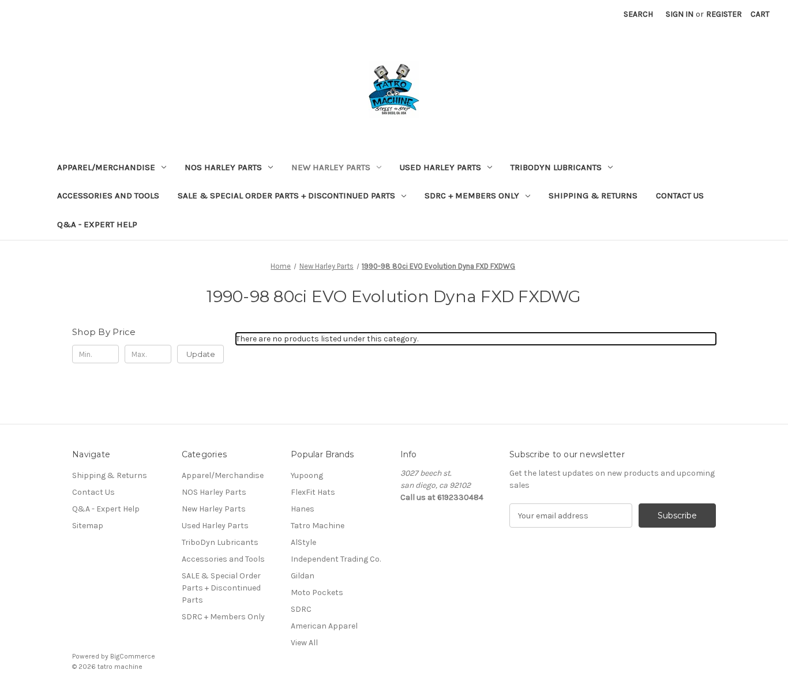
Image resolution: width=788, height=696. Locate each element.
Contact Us (680, 195)
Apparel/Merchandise (106, 167)
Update (200, 354)
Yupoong (307, 475)
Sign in (679, 14)
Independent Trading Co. (336, 559)
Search (638, 14)
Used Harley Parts (440, 167)
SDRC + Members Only (472, 195)
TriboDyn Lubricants (556, 167)
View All (304, 643)
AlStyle (303, 542)
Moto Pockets (317, 592)
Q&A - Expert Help (97, 224)
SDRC (301, 609)
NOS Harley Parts (223, 167)
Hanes (302, 509)
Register (724, 14)
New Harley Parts (330, 167)
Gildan (302, 576)
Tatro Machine (317, 526)
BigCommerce (132, 656)
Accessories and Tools (108, 195)
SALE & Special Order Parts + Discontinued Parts (286, 195)
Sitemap (87, 526)
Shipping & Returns (593, 195)
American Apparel (324, 626)
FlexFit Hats (313, 492)
